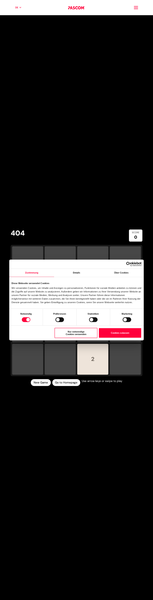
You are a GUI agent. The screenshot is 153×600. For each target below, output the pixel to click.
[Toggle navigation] (136, 8)
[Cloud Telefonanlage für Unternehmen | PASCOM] (76, 8)
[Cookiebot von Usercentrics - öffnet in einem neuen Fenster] (128, 264)
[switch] (59, 319)
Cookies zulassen (120, 333)
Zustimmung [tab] (31, 272)
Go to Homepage (66, 382)
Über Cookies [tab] (121, 272)
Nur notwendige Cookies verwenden (76, 332)
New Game (41, 382)
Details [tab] (76, 272)
